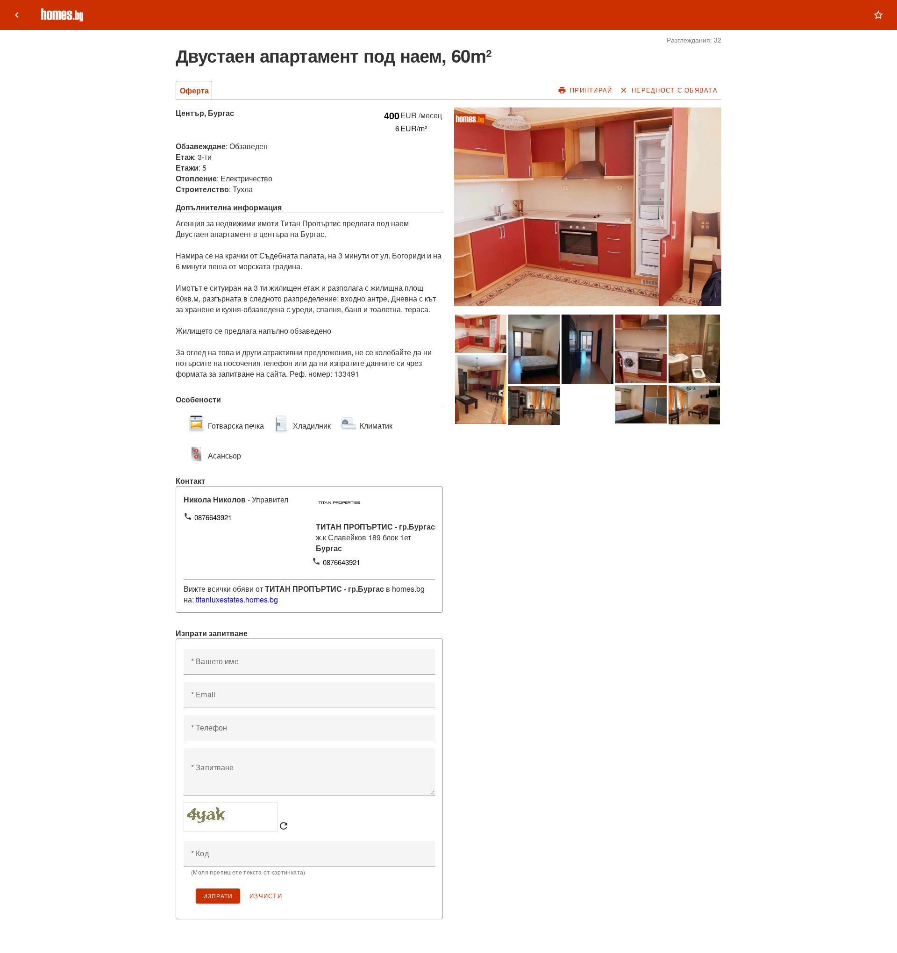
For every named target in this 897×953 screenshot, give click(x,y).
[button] (878, 15)
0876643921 (213, 517)
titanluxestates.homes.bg (237, 599)
